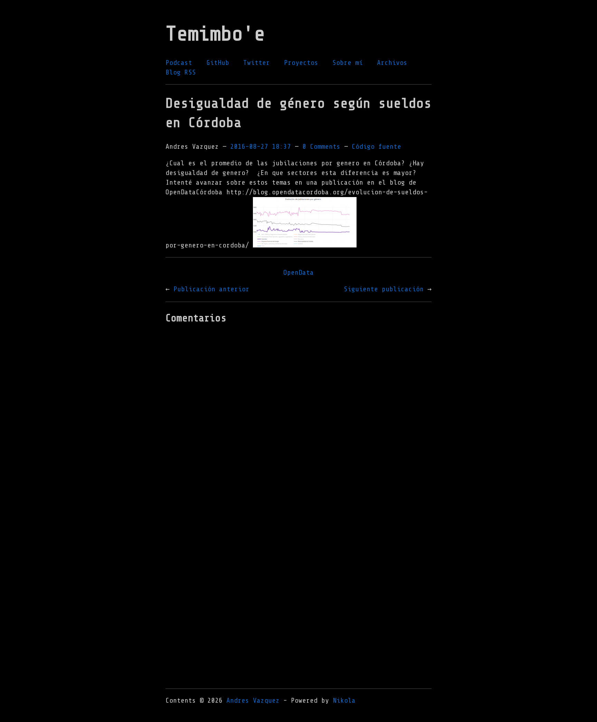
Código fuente (376, 146)
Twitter (256, 63)
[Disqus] (298, 420)
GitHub (217, 63)
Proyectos (301, 63)
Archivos (392, 63)
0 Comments (321, 146)
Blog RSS (180, 72)
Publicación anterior (211, 289)
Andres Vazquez (252, 700)
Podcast (178, 63)
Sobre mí (347, 63)
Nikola (344, 700)
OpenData (298, 272)
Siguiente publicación (384, 289)
